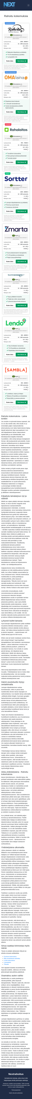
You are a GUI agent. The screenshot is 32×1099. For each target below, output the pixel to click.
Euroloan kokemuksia (10, 956)
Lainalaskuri (7, 962)
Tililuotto (6, 964)
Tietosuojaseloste (16, 1090)
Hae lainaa (20, 61)
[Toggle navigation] (28, 5)
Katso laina (9, 61)
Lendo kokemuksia (9, 960)
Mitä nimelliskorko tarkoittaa (12, 958)
